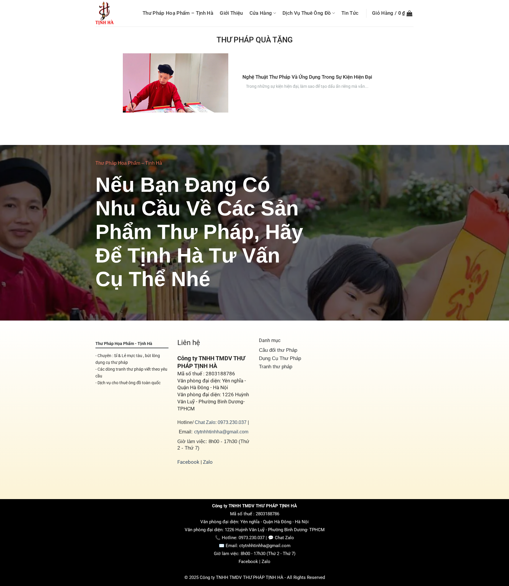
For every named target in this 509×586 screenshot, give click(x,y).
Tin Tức (349, 13)
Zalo (208, 462)
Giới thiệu (231, 13)
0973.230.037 (232, 422)
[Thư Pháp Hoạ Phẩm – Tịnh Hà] (114, 13)
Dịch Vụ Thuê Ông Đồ (306, 13)
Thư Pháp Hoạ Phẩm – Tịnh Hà (178, 13)
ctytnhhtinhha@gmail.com (221, 431)
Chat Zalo (205, 422)
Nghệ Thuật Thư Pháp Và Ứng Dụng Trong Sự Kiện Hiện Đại (307, 77)
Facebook (188, 462)
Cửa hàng (260, 13)
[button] (392, 13)
